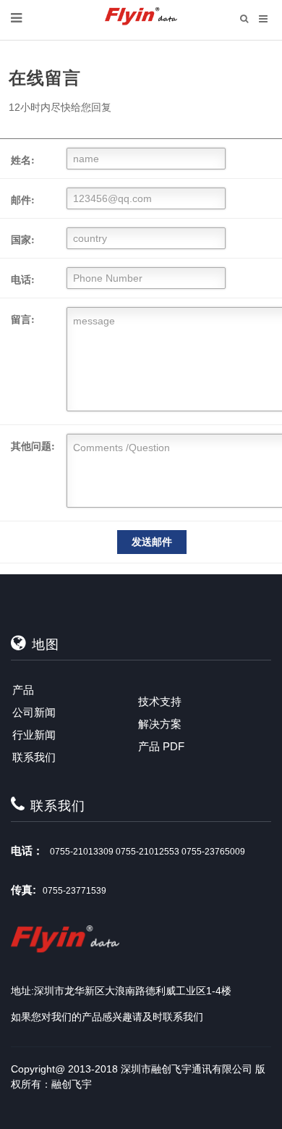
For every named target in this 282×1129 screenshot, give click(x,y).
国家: (23, 239)
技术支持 (159, 701)
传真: (23, 890)
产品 (23, 690)
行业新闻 (34, 735)
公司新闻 (34, 712)
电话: (23, 279)
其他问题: (33, 445)
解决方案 (159, 724)
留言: (23, 319)
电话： (27, 850)
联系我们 (34, 757)
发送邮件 (152, 541)
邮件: (23, 199)
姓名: (23, 159)
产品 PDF (161, 746)
